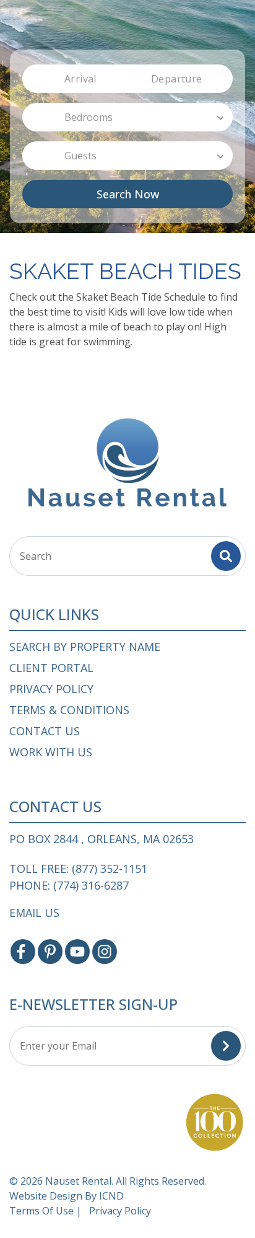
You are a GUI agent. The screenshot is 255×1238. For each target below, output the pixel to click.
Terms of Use (41, 1211)
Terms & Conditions (69, 709)
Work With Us (50, 752)
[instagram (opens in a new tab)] (104, 951)
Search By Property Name (84, 646)
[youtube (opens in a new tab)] (77, 951)
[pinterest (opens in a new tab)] (50, 951)
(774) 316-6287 (91, 885)
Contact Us (44, 730)
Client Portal (51, 667)
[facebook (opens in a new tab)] (23, 951)
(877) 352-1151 (109, 869)
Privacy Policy (51, 688)
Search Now (128, 194)
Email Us (34, 912)
